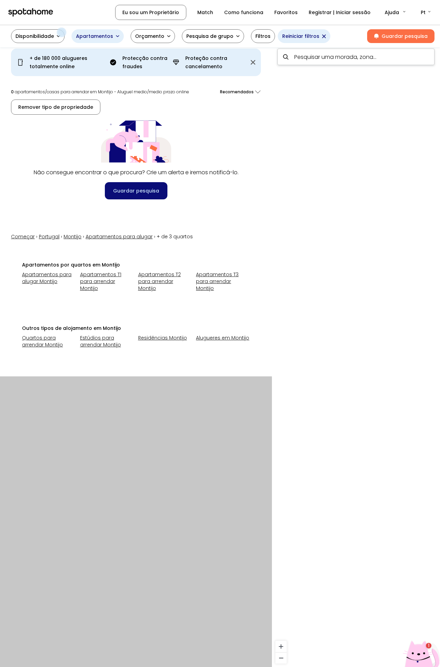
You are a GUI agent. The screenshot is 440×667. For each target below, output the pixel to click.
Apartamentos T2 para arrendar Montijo (159, 281)
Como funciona (243, 12)
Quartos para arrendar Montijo (42, 341)
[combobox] (355, 57)
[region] (356, 355)
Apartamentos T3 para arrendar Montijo (217, 281)
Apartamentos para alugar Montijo (47, 278)
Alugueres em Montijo (222, 337)
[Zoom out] (281, 658)
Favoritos (286, 12)
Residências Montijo (162, 337)
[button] (396, 12)
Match (205, 12)
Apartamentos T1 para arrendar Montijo (100, 281)
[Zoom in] (281, 646)
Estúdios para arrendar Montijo (100, 341)
